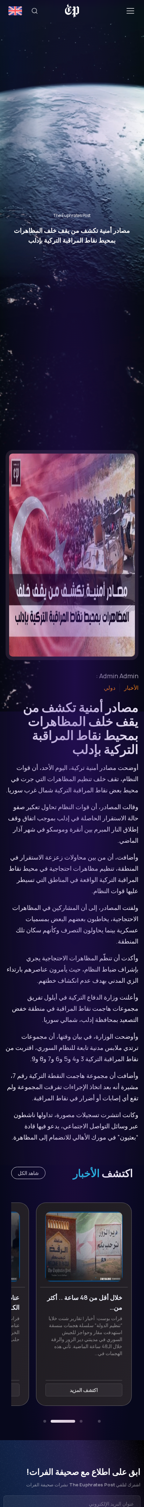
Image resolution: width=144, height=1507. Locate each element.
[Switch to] (15, 10)
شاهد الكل (28, 1173)
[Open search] (34, 10)
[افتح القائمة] (130, 11)
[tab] (99, 1421)
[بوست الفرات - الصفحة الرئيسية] (72, 11)
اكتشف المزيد (72, 1390)
